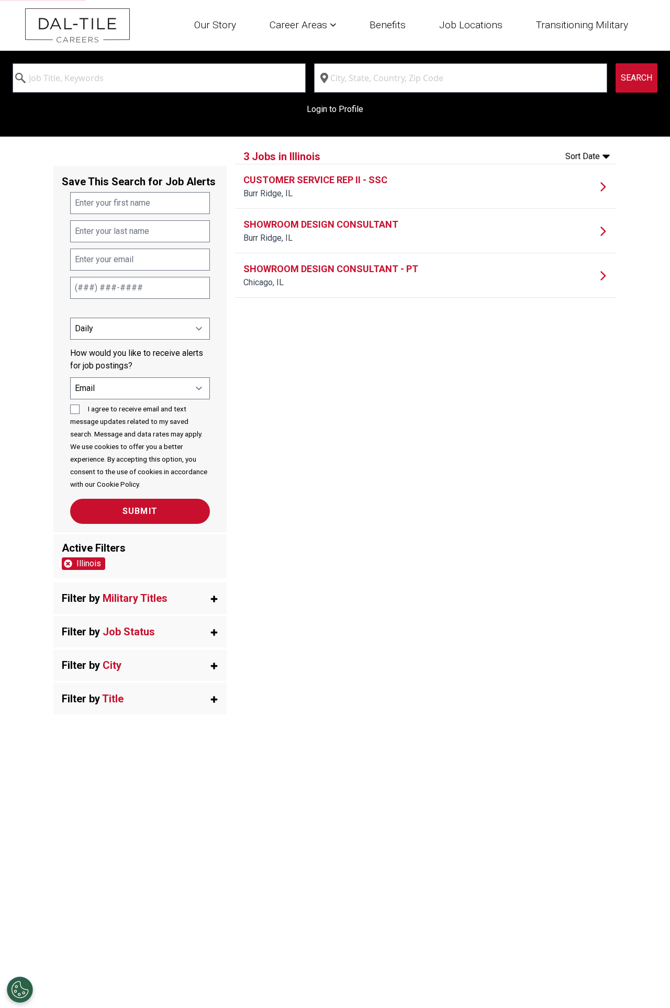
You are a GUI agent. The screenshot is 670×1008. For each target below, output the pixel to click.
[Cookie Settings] (20, 990)
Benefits (388, 25)
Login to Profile (335, 109)
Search (636, 78)
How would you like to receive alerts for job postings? (136, 359)
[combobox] (159, 78)
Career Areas (300, 25)
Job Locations (470, 25)
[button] (140, 598)
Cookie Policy (118, 484)
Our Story (215, 25)
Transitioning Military (582, 25)
